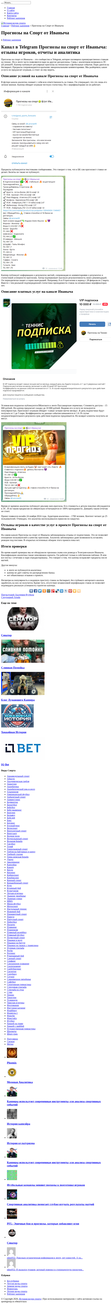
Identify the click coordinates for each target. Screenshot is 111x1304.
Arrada (10, 597)
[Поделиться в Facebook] (35, 591)
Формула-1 (12, 1013)
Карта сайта (13, 13)
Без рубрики (13, 1281)
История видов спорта (30, 1299)
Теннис (10, 995)
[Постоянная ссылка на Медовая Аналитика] (12, 1076)
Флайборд (12, 1010)
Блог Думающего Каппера (18, 699)
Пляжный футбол (15, 935)
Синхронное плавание (18, 963)
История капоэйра (18, 1123)
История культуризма (21, 1143)
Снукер (10, 976)
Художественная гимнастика (21, 1029)
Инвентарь (12, 1289)
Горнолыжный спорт (17, 849)
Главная (11, 8)
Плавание (12, 927)
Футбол (10, 1021)
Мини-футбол (14, 904)
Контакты (12, 15)
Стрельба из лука (15, 989)
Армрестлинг (13, 799)
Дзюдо (10, 859)
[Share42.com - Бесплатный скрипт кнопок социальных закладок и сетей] (79, 591)
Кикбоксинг (13, 877)
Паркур (10, 917)
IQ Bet (5, 764)
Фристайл (12, 1018)
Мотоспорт (12, 906)
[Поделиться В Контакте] (31, 591)
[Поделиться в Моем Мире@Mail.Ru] (48, 591)
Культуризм (12, 890)
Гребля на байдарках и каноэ (21, 851)
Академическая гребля (18, 781)
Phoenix (12, 1062)
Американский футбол (18, 794)
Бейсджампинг (14, 810)
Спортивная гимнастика (19, 984)
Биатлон (11, 812)
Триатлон (11, 997)
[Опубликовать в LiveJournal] (66, 591)
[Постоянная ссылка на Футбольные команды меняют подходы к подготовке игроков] (12, 1179)
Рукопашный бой (15, 956)
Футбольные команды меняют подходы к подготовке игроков (46, 1185)
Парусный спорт (15, 919)
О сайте (11, 10)
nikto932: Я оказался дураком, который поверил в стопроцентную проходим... (45, 1269)
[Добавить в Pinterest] (70, 591)
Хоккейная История (13, 732)
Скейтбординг (14, 969)
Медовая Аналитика (20, 1082)
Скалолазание (14, 966)
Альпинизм (12, 792)
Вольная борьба (14, 841)
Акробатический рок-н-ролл (21, 789)
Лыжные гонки (14, 898)
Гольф (10, 846)
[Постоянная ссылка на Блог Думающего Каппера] (23, 694)
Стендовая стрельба (16, 987)
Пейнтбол (12, 922)
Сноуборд (12, 974)
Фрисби (11, 1015)
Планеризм (12, 930)
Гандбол (11, 844)
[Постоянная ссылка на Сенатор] (23, 629)
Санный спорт (14, 958)
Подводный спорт (16, 937)
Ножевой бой (13, 911)
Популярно (12, 1039)
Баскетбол (12, 805)
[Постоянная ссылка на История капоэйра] (12, 1118)
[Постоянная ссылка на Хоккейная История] (17, 726)
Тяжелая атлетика (15, 1002)
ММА (10, 901)
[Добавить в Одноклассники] (44, 591)
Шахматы (11, 1031)
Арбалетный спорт (16, 797)
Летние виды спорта (17, 1291)
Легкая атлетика (15, 893)
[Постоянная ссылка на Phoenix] (12, 1057)
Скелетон (11, 971)
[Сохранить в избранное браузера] (74, 591)
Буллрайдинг (13, 825)
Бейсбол (11, 807)
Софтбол (11, 982)
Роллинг (11, 953)
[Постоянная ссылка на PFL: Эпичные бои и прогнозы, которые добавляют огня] (12, 1218)
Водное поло (13, 836)
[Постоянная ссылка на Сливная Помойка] (23, 662)
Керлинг (11, 872)
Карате (10, 867)
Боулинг (11, 823)
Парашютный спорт (17, 914)
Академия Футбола (17, 594)
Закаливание (13, 862)
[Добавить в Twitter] (40, 591)
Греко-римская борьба (17, 857)
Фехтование (13, 1005)
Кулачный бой (14, 888)
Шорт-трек (12, 1034)
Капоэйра (11, 864)
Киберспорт (13, 875)
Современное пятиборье (19, 979)
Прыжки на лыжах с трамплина (22, 945)
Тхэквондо (12, 1000)
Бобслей (11, 818)
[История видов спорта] (13, 23)
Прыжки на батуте (16, 943)
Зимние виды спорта (17, 1286)
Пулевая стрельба (15, 948)
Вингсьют (12, 833)
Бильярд (11, 815)
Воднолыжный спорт (17, 838)
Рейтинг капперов (16, 18)
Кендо (10, 870)
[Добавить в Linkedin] (61, 591)
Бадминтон (12, 802)
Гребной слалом (15, 854)
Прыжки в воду (14, 940)
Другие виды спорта (17, 1283)
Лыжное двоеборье (16, 896)
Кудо (9, 885)
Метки (10, 1044)
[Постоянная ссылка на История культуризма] (12, 1137)
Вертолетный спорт (16, 831)
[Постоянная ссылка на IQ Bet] (23, 759)
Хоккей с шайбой (15, 1026)
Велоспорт (12, 828)
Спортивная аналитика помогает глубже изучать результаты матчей (50, 1204)
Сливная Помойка (13, 667)
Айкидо (11, 779)
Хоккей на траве (15, 1023)
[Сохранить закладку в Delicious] (57, 591)
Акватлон (12, 784)
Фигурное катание (16, 1008)
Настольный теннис (17, 909)
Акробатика (13, 786)
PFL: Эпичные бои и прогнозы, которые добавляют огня (43, 1223)
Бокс (9, 820)
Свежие (11, 1041)
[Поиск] (2, 3)
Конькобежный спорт (17, 883)
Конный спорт (14, 880)
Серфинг (11, 961)
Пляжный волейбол (16, 932)
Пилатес (11, 924)
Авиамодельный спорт (18, 776)
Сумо (9, 992)
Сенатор (6, 635)
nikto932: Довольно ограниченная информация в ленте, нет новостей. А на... (45, 1258)
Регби (10, 950)
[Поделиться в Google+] (53, 591)
